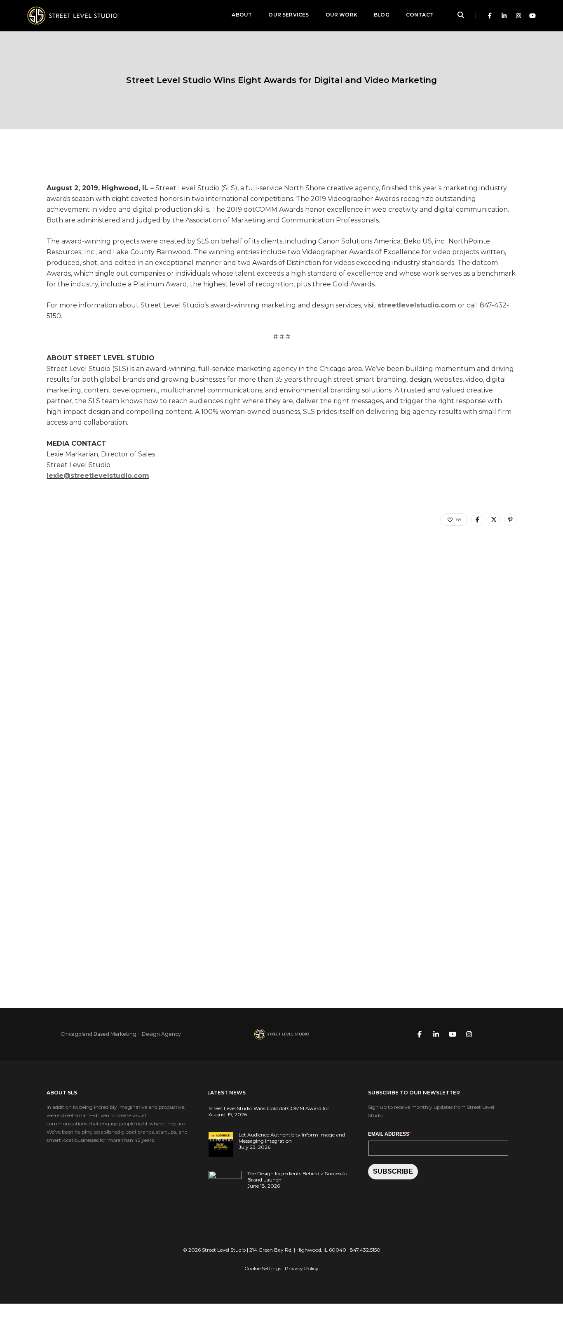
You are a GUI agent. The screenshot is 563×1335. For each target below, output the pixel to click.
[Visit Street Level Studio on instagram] (516, 15)
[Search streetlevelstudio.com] (461, 15)
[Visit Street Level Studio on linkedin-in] (502, 15)
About (242, 15)
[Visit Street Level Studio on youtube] (531, 15)
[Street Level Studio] (72, 15)
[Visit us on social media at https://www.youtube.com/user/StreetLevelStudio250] (452, 1034)
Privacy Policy (302, 1268)
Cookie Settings (262, 1268)
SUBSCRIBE (393, 1171)
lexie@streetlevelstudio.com (98, 476)
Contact (420, 15)
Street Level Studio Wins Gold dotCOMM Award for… (271, 1108)
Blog (381, 15)
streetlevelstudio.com (417, 305)
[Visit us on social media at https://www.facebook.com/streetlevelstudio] (419, 1034)
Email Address (389, 1133)
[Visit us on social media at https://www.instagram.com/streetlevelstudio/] (469, 1034)
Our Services (288, 15)
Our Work (341, 15)
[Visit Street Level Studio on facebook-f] (488, 15)
